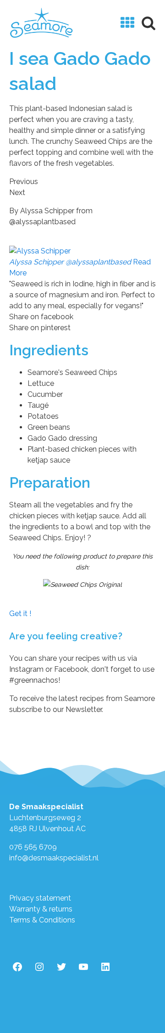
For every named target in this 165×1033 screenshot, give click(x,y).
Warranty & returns (40, 909)
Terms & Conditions (42, 920)
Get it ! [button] (20, 613)
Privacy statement (40, 898)
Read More (80, 267)
